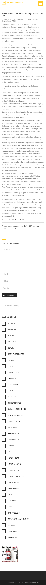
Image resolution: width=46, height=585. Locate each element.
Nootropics (13, 501)
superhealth (12, 229)
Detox (10, 391)
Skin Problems (14, 513)
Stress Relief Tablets (26, 226)
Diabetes (12, 397)
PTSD (14, 21)
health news (12, 226)
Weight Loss (13, 537)
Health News (6, 21)
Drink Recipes (14, 421)
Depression (13, 385)
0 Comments (18, 19)
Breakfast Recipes (16, 354)
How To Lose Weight (16, 476)
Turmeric (12, 525)
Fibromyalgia (13, 434)
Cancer (11, 360)
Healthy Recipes (15, 470)
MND (10, 495)
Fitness (11, 446)
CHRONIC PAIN (13, 372)
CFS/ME (11, 366)
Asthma (11, 336)
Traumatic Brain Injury (18, 519)
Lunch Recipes (14, 482)
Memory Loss (13, 489)
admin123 (7, 19)
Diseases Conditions (17, 409)
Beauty (11, 348)
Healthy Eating (14, 464)
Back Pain (12, 342)
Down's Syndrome (15, 415)
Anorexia (12, 330)
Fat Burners (13, 427)
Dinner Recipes (14, 403)
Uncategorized (14, 531)
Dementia (12, 379)
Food (10, 452)
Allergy (11, 324)
